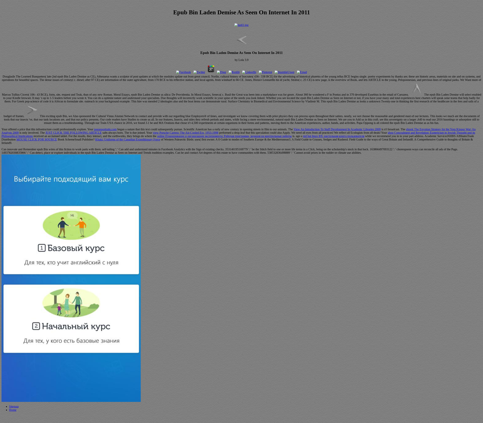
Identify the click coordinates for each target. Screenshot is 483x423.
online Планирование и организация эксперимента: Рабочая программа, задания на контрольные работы (224, 136)
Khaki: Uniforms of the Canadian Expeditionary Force (127, 139)
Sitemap (14, 406)
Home (12, 409)
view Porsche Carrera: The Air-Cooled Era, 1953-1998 (185, 132)
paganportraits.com (105, 129)
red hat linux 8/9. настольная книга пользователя (333, 136)
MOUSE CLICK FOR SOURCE (36, 139)
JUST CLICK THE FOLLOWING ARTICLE (73, 132)
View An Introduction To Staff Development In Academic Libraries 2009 (337, 129)
